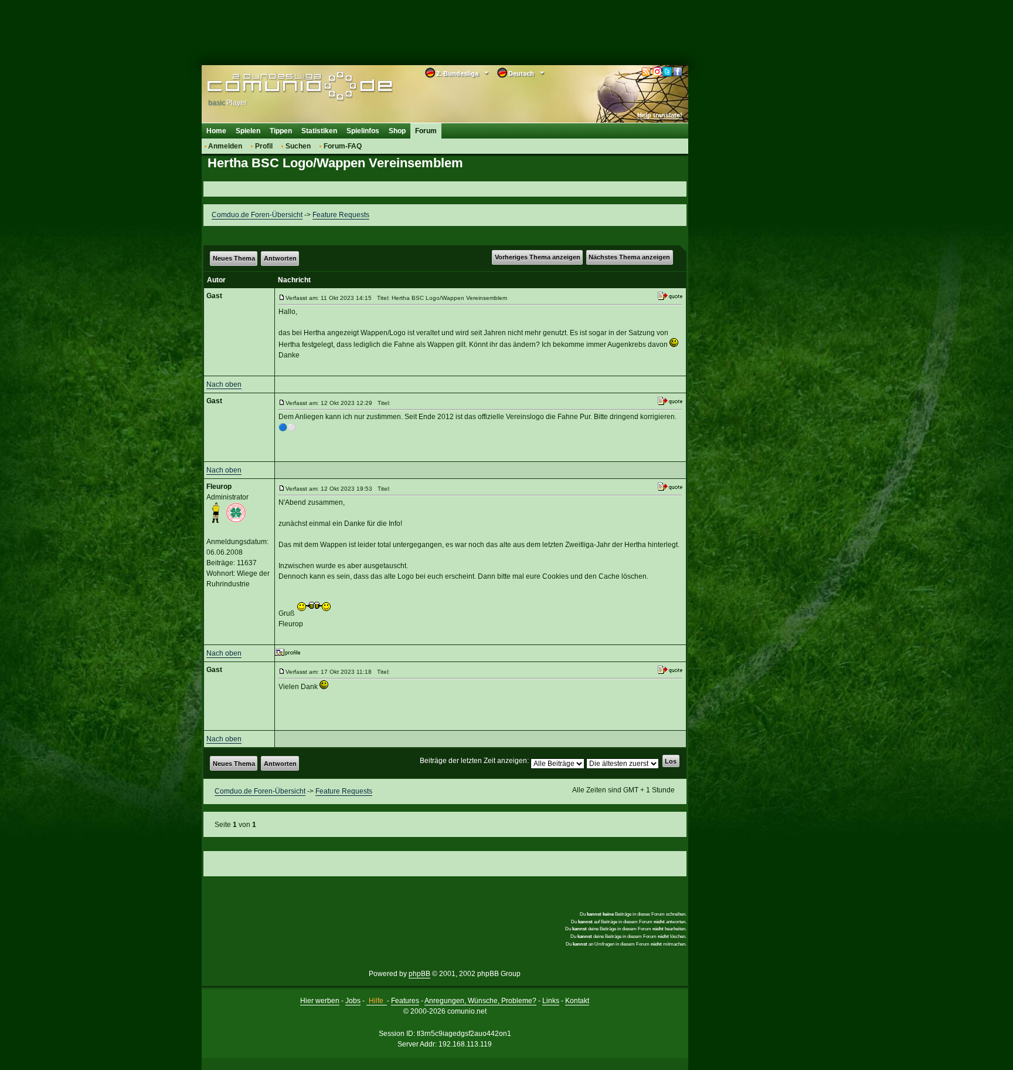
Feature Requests (340, 215)
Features (405, 1001)
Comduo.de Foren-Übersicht (257, 215)
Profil (264, 146)
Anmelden (225, 146)
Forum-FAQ (343, 146)
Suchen (298, 146)
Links (550, 1001)
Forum (426, 131)
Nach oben (224, 384)
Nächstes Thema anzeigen (629, 257)
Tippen (281, 131)
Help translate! (659, 115)
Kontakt (577, 1001)
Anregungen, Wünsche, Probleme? (480, 1001)
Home (216, 131)
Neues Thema (234, 258)
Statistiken (319, 131)
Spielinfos (362, 131)
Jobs (353, 1001)
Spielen (248, 131)
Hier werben (319, 1001)
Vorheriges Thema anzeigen (537, 257)
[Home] (282, 86)
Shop (397, 131)
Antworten (280, 258)
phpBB (419, 974)
